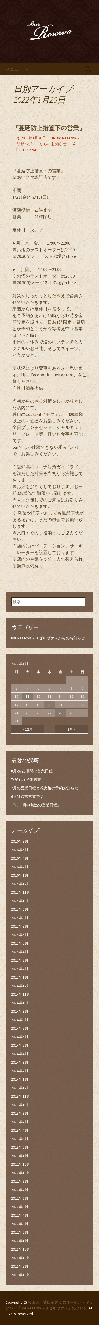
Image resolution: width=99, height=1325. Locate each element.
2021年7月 (19, 1266)
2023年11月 (20, 1096)
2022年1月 (19, 1240)
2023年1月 (19, 1155)
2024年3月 (19, 1062)
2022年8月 (19, 1181)
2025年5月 (19, 943)
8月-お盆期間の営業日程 (32, 771)
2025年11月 (20, 892)
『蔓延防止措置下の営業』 (48, 128)
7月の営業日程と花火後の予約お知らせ (44, 788)
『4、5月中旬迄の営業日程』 (36, 805)
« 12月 (28, 729)
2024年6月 (19, 1036)
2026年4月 (19, 858)
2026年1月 (19, 875)
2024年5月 (19, 1045)
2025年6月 (19, 934)
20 (49, 704)
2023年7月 (19, 1121)
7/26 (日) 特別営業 (26, 779)
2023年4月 (19, 1130)
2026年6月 (19, 849)
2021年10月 (20, 1257)
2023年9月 (19, 1113)
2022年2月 (19, 1232)
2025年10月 (20, 900)
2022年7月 (19, 1189)
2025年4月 (19, 951)
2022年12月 (20, 1164)
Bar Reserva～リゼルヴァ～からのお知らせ (48, 637)
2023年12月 (20, 1087)
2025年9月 (19, 909)
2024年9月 (19, 1011)
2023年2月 (19, 1147)
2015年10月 (20, 1274)
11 (27, 696)
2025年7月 (19, 926)
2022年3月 (19, 1223)
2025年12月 (20, 883)
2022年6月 (19, 1198)
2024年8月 (19, 1019)
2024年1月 (19, 1079)
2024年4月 (19, 1053)
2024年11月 (20, 994)
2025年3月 (19, 960)
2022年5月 (19, 1206)
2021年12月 (20, 1249)
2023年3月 (19, 1138)
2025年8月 (19, 917)
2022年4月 (19, 1215)
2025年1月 (19, 977)
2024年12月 (20, 985)
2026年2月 (19, 866)
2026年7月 (19, 841)
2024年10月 (20, 1002)
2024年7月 (19, 1028)
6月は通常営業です (27, 796)
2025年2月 (19, 968)
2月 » (71, 729)
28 (60, 712)
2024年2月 (19, 1070)
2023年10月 (20, 1104)
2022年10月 (20, 1172)
